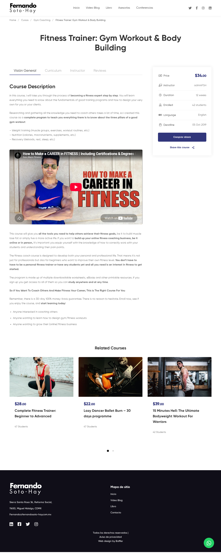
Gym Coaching (42, 20)
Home (12, 20)
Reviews (100, 71)
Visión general (25, 71)
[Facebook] (196, 8)
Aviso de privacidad (110, 537)
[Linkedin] (210, 8)
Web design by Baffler (110, 541)
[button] (108, 451)
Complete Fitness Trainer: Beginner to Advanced (35, 413)
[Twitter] (190, 8)
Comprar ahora (182, 137)
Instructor (77, 71)
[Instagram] (203, 8)
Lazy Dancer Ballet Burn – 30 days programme (107, 413)
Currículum (53, 71)
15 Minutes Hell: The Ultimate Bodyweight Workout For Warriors (176, 416)
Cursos (24, 20)
